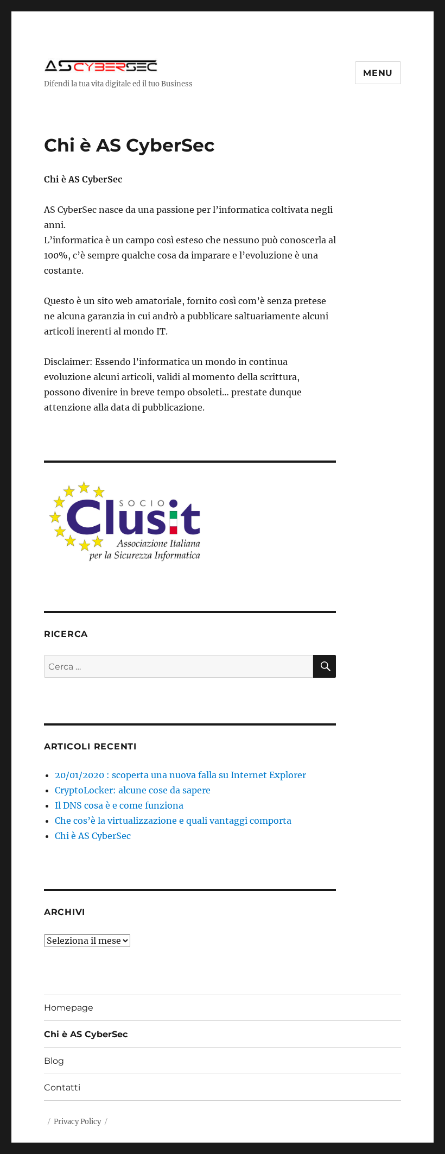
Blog (54, 1061)
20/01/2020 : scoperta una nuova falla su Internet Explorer (180, 775)
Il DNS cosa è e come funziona (119, 805)
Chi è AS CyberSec (93, 835)
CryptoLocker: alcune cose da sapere (133, 790)
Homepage (68, 1007)
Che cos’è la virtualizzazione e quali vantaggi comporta (173, 820)
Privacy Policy (77, 1121)
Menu (378, 73)
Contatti (62, 1087)
